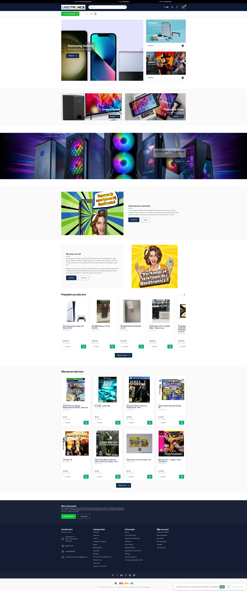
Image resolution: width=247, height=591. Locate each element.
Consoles (96, 532)
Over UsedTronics (130, 535)
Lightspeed (126, 587)
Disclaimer (128, 541)
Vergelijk (67, 346)
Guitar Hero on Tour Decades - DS (138, 460)
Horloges (96, 554)
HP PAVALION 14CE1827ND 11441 (131, 327)
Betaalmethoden (130, 548)
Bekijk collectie (122, 355)
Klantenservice (68, 516)
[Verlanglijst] (177, 7)
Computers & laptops (99, 541)
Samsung (134, 220)
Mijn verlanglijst (161, 541)
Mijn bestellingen (162, 535)
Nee (229, 587)
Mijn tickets (160, 538)
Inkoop (127, 532)
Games (95, 544)
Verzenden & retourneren (133, 551)
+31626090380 (70, 551)
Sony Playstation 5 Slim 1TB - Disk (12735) (73, 327)
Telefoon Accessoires (99, 566)
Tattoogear (84, 516)
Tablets (95, 538)
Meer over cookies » (238, 587)
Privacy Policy (129, 544)
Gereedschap (97, 560)
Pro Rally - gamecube (102, 406)
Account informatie (162, 532)
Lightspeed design (135, 587)
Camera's (84, 278)
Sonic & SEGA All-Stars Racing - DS (170, 406)
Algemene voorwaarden (132, 538)
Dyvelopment (146, 587)
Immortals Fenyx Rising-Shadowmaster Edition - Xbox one (75, 406)
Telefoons (96, 535)
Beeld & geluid (97, 548)
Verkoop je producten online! (134, 560)
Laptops (71, 278)
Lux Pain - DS (67, 460)
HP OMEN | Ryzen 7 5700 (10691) (101, 327)
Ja (222, 587)
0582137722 (69, 546)
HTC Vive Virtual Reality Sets (102, 557)
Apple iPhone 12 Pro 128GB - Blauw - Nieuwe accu (160, 327)
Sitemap (127, 554)
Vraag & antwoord (130, 557)
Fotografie (96, 551)
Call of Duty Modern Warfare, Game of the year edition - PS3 (106, 460)
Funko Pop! (96, 563)
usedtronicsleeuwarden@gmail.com (76, 557)
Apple (146, 220)
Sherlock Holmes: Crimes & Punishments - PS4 (136, 406)
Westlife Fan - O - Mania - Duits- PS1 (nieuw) (169, 460)
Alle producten (161, 548)
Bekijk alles (122, 485)
